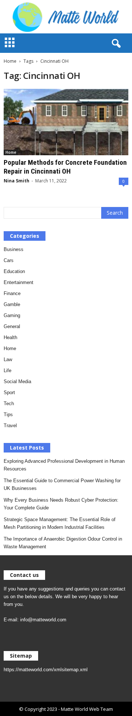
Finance (12, 293)
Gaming (12, 315)
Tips (8, 414)
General (12, 326)
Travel (10, 425)
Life (7, 370)
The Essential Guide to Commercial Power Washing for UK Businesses (62, 484)
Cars (9, 260)
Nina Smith (16, 181)
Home (10, 61)
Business (13, 249)
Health (10, 337)
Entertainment (18, 282)
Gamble (12, 304)
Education (14, 271)
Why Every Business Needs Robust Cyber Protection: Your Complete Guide (61, 503)
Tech (9, 403)
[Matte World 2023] (66, 16)
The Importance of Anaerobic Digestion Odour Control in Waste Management (63, 542)
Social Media (17, 381)
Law (8, 359)
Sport (9, 392)
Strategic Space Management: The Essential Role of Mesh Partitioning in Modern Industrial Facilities (59, 523)
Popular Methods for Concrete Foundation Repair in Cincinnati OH (65, 166)
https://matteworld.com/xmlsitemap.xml (46, 669)
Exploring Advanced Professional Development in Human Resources (64, 465)
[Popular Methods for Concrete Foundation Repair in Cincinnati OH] (66, 122)
